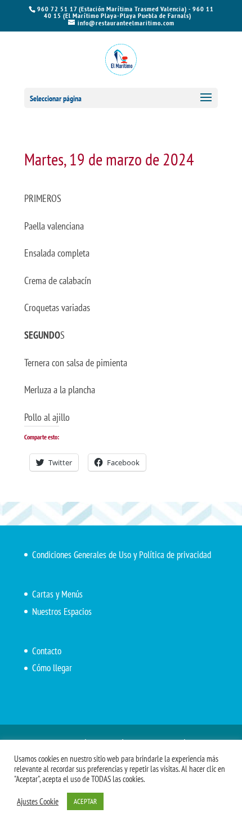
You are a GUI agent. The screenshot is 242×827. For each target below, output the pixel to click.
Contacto (46, 651)
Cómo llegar (52, 668)
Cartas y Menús (57, 594)
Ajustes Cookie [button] (38, 802)
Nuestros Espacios (62, 611)
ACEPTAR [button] (85, 801)
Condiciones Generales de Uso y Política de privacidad (121, 555)
